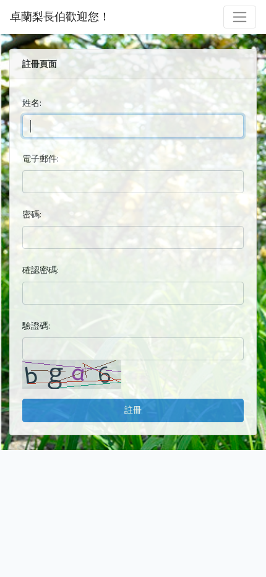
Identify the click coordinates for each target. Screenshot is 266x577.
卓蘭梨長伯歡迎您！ (60, 16)
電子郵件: (40, 158)
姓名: (31, 103)
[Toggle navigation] (239, 17)
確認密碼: (40, 270)
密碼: (31, 214)
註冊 (133, 410)
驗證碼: (36, 325)
